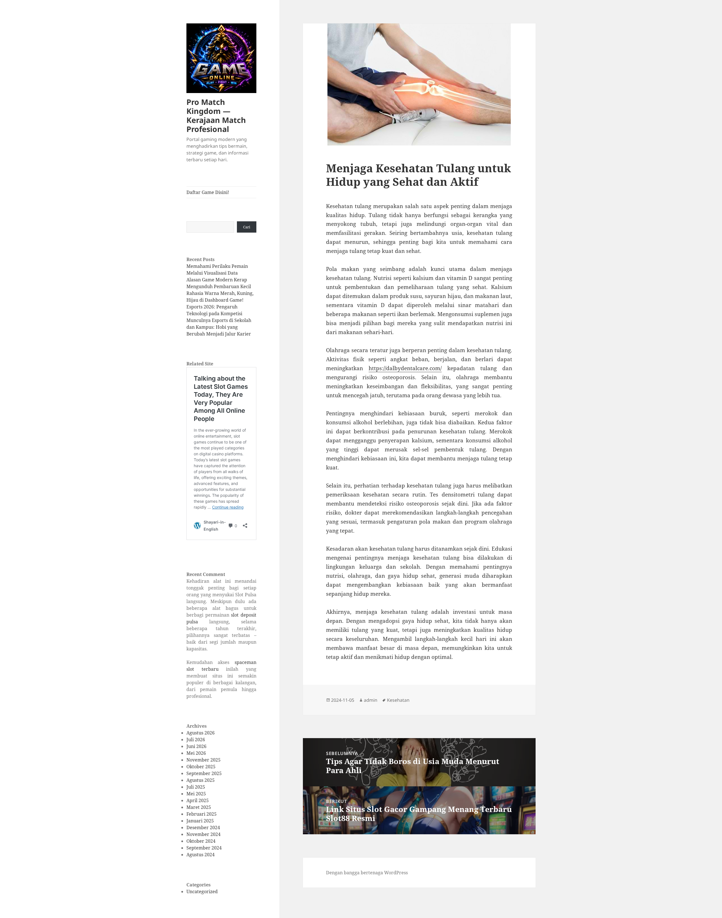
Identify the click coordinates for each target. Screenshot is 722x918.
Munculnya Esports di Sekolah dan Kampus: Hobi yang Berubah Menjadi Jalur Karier (218, 327)
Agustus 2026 (200, 733)
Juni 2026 (196, 746)
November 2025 (203, 760)
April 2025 (197, 800)
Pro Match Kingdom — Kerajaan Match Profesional (216, 115)
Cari (246, 227)
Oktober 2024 (200, 841)
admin (370, 700)
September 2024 (204, 848)
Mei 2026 (196, 753)
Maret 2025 (198, 807)
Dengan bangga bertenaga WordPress (367, 873)
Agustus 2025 (200, 780)
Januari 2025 (200, 821)
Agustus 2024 (200, 854)
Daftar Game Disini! (207, 192)
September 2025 (204, 773)
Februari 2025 (201, 814)
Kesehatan (398, 700)
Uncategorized (202, 891)
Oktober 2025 (200, 766)
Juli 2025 (195, 787)
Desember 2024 (203, 827)
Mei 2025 (196, 794)
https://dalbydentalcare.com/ (405, 368)
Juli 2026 (195, 739)
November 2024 (203, 834)
